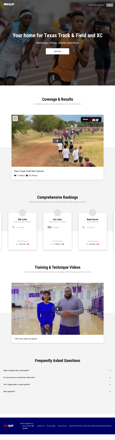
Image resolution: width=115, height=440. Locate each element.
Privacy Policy (51, 426)
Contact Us (40, 426)
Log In (110, 5)
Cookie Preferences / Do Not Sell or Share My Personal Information (90, 426)
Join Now (57, 51)
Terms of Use (62, 426)
